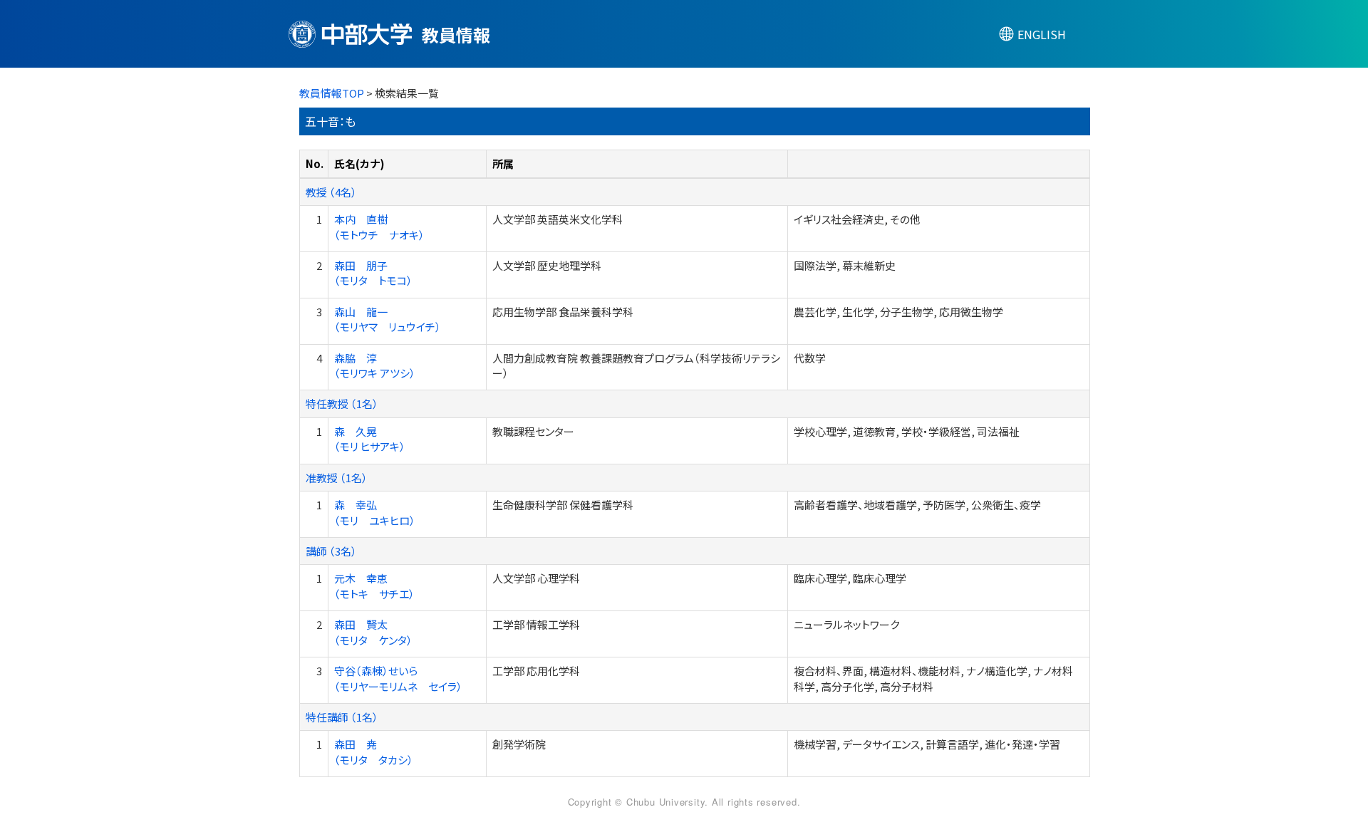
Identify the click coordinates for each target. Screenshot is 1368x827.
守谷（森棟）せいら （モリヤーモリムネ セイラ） (398, 678)
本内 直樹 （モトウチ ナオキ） (379, 226)
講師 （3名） (331, 550)
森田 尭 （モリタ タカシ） (373, 751)
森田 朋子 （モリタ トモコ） (373, 273)
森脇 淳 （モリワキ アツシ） (374, 365)
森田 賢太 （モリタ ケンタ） (373, 632)
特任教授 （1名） (342, 403)
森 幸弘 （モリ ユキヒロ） (374, 512)
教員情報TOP (331, 92)
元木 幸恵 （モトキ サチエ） (374, 585)
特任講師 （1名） (342, 716)
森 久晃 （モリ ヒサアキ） (369, 439)
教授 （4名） (331, 191)
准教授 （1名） (337, 477)
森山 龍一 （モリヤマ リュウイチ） (387, 319)
